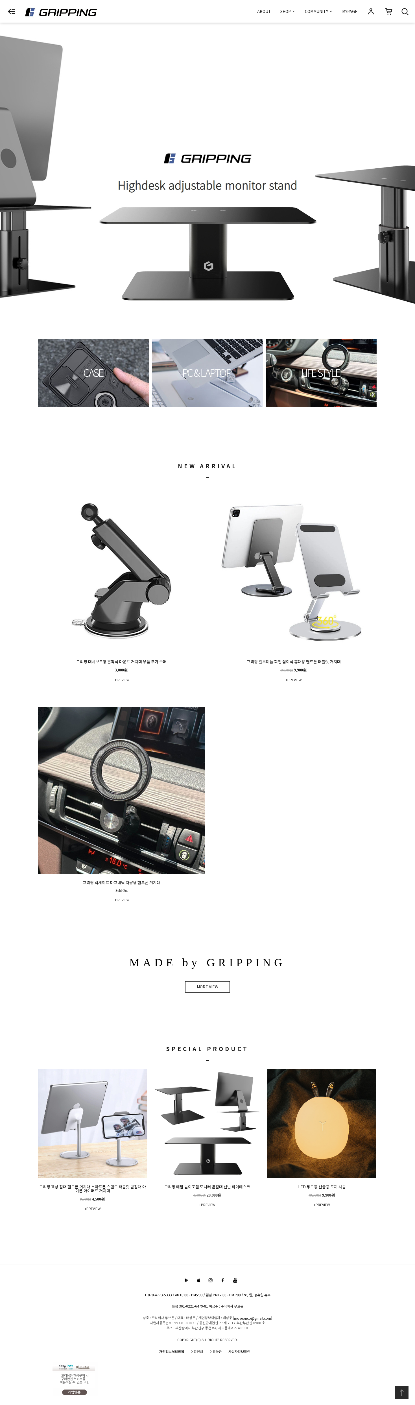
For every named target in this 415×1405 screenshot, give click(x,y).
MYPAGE (349, 11)
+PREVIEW (121, 679)
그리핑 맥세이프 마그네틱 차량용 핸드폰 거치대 (121, 882)
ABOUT (264, 11)
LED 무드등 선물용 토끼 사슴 (322, 1187)
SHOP (286, 11)
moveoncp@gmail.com (252, 1318)
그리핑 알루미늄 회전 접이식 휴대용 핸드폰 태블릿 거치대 (294, 662)
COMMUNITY (317, 11)
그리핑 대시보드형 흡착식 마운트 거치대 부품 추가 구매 (121, 662)
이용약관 (215, 1351)
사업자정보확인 (239, 1351)
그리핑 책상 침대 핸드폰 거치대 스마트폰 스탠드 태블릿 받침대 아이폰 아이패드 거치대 (92, 1189)
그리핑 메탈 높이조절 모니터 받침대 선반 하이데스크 (207, 1187)
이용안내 (197, 1351)
